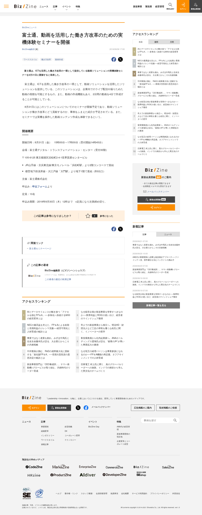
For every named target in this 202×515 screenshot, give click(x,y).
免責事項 (114, 493)
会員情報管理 (101, 493)
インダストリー (47, 435)
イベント (66, 6)
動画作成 (59, 59)
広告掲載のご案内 (143, 407)
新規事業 (137, 6)
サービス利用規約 (139, 493)
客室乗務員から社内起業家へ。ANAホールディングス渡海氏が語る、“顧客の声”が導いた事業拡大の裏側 (102, 341)
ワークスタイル (30, 59)
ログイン (158, 207)
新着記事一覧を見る (156, 305)
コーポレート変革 (72, 435)
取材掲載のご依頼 (168, 407)
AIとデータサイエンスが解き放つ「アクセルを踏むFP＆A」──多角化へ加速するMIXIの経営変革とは (48, 315)
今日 (141, 41)
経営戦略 (68, 426)
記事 (55, 6)
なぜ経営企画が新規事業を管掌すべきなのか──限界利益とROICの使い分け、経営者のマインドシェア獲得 (102, 315)
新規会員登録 (157, 199)
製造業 (148, 6)
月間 (172, 41)
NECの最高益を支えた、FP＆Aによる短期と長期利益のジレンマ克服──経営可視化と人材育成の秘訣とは (48, 328)
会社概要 (125, 493)
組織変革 (45, 431)
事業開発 (45, 426)
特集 (78, 6)
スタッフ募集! (87, 493)
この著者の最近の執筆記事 (58, 279)
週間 (156, 41)
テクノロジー (70, 439)
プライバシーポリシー (159, 493)
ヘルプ (58, 493)
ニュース (43, 6)
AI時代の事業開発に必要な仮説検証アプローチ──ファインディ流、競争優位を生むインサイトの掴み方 (156, 258)
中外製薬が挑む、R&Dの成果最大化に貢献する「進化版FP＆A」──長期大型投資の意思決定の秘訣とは (48, 354)
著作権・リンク (71, 493)
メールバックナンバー (158, 191)
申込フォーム (39, 186)
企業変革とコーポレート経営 (123, 442)
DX (66, 431)
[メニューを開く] (6, 6)
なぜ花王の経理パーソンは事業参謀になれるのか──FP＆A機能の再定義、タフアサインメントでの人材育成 (102, 354)
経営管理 (159, 6)
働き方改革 (46, 59)
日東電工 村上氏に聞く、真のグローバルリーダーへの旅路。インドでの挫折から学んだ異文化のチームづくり (102, 367)
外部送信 (176, 493)
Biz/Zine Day (93, 426)
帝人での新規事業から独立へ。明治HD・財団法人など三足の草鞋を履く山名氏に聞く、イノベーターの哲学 (102, 328)
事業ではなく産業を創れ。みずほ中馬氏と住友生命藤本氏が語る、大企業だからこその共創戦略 (48, 341)
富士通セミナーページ (40, 248)
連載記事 (45, 444)
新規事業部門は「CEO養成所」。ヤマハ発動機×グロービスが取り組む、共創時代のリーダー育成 (48, 367)
